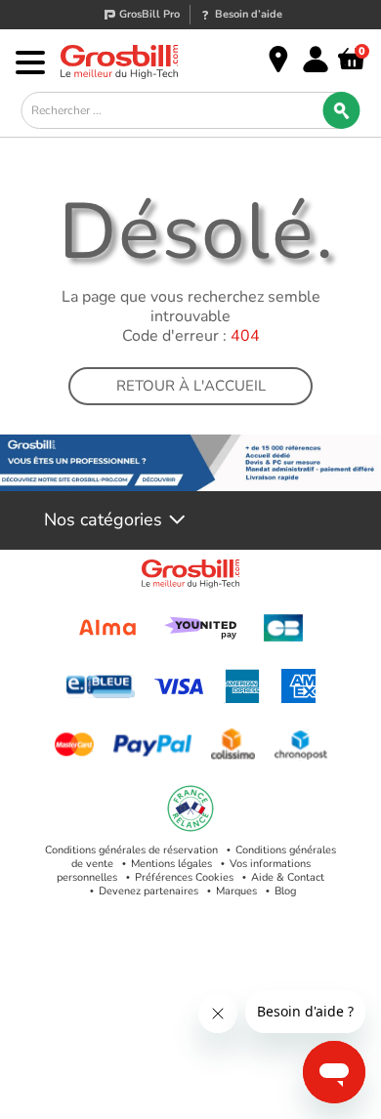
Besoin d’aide (248, 14)
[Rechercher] (341, 110)
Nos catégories (103, 520)
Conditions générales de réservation (131, 850)
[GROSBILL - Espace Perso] (315, 59)
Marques (236, 891)
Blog (285, 891)
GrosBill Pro (149, 14)
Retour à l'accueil (191, 385)
